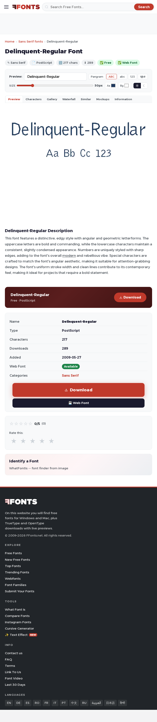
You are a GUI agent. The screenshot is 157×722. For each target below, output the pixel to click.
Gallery (52, 99)
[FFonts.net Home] (26, 6)
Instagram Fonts (18, 622)
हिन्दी (122, 703)
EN (9, 703)
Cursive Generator (19, 628)
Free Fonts (13, 553)
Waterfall (68, 99)
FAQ (8, 659)
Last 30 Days (15, 685)
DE (18, 703)
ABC (111, 76)
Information (123, 99)
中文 (74, 703)
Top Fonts (13, 566)
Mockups (102, 99)
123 (132, 76)
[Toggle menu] (6, 7)
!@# (143, 76)
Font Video (13, 678)
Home (10, 41)
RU (84, 703)
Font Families (15, 585)
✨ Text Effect (20, 635)
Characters (33, 99)
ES (27, 703)
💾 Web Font (78, 403)
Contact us (13, 653)
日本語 (110, 703)
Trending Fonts (17, 572)
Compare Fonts (17, 616)
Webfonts (13, 578)
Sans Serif (70, 375)
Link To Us (13, 672)
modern (69, 255)
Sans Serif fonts (30, 41)
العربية (96, 703)
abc (122, 76)
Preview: (15, 76)
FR (46, 703)
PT (64, 703)
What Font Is (15, 609)
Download (132, 297)
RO (37, 703)
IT (55, 703)
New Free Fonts (17, 560)
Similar (86, 99)
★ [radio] (14, 441)
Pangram (97, 76)
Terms (10, 666)
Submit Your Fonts (19, 591)
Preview (14, 99)
